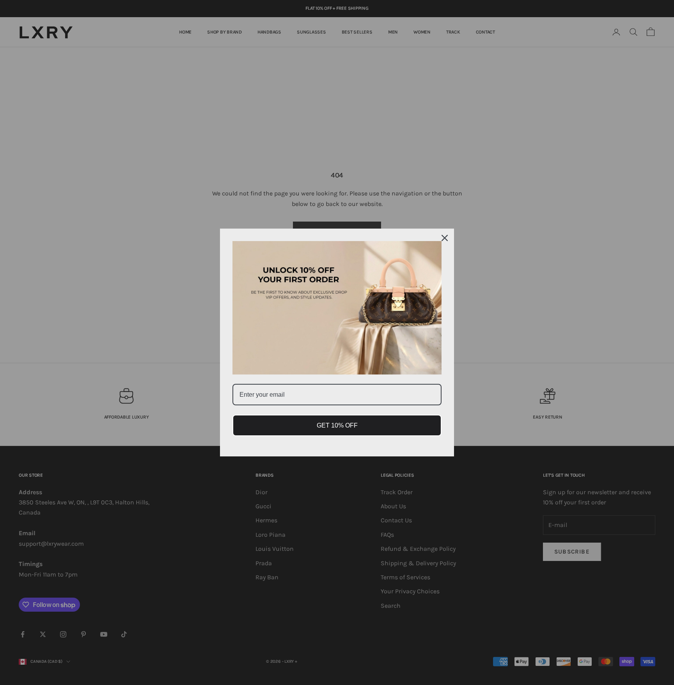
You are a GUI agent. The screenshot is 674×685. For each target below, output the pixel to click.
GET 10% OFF (337, 425)
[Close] (444, 238)
